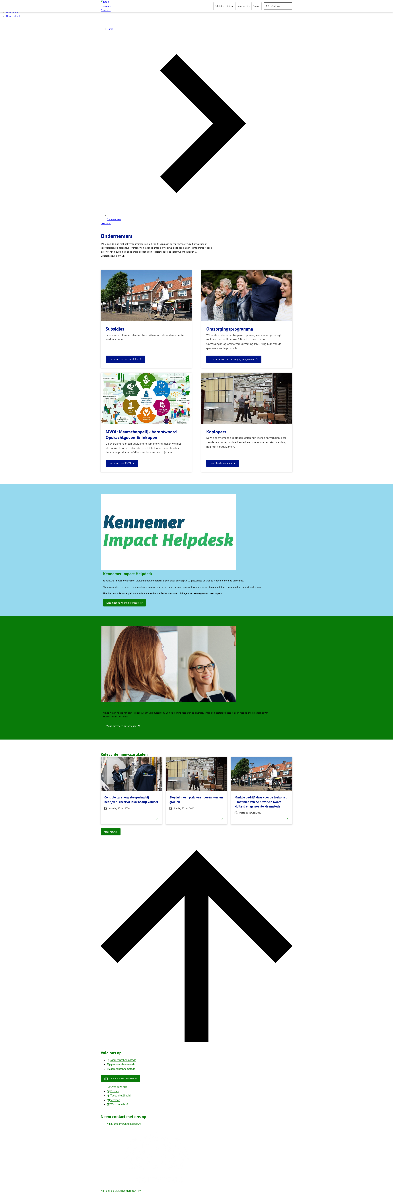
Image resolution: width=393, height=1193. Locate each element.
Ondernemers (114, 219)
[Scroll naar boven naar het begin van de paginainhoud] (196, 1040)
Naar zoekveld (13, 16)
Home (110, 28)
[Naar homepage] (106, 6)
